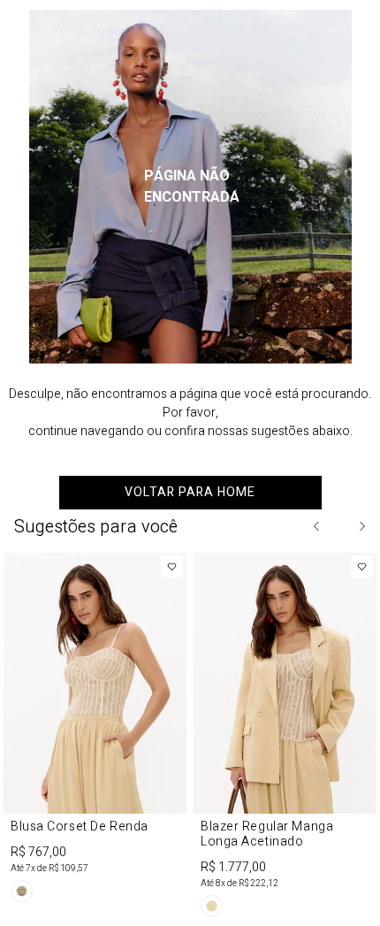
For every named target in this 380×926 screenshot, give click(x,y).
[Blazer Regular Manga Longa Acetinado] (285, 738)
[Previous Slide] (317, 526)
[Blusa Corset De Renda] (95, 730)
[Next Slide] (361, 526)
